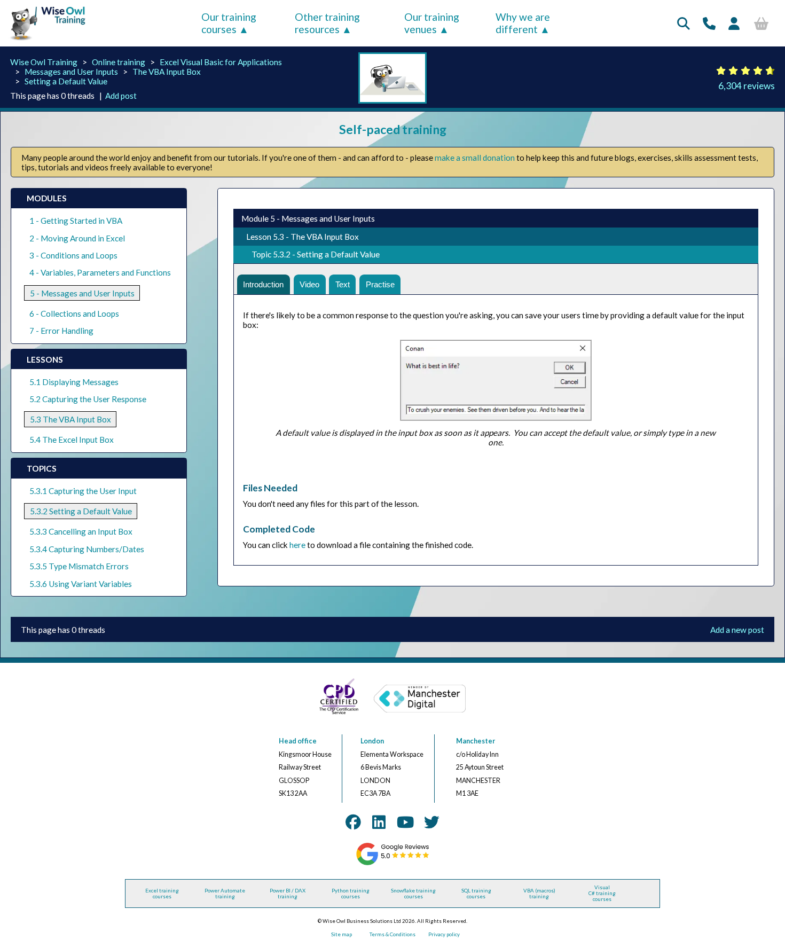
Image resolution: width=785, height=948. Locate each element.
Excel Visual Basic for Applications (221, 62)
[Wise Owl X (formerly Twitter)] (431, 822)
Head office (298, 741)
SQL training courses (476, 893)
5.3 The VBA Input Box (70, 419)
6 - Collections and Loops (74, 313)
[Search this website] (683, 23)
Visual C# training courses (602, 893)
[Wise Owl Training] (44, 40)
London (372, 741)
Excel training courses (162, 893)
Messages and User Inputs (71, 71)
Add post (121, 95)
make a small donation (475, 157)
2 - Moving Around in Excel (77, 238)
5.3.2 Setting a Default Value (81, 511)
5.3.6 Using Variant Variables (80, 584)
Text (342, 284)
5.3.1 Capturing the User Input (83, 491)
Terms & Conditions (392, 934)
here (297, 545)
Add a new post (737, 629)
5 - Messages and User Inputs (82, 293)
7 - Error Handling (61, 330)
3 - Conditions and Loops (73, 255)
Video (309, 284)
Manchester (475, 741)
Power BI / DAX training (287, 893)
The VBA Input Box (166, 71)
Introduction (263, 284)
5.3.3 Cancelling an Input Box (80, 531)
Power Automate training (225, 893)
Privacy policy (444, 934)
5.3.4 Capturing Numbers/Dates (86, 549)
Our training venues (431, 23)
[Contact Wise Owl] (709, 23)
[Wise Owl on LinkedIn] (379, 822)
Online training (118, 62)
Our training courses (228, 23)
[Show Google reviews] (392, 863)
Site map (341, 934)
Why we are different (523, 23)
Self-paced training (392, 129)
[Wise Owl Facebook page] (353, 822)
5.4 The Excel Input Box (71, 439)
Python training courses (351, 893)
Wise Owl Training (43, 62)
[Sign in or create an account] (734, 23)
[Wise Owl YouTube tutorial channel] (405, 822)
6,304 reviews (746, 85)
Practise (380, 284)
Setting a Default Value (66, 81)
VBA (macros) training (539, 893)
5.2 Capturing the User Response (87, 399)
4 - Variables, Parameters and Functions (100, 272)
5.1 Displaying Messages (74, 382)
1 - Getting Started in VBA (75, 220)
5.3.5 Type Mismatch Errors (79, 566)
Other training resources (327, 23)
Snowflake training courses (413, 893)
